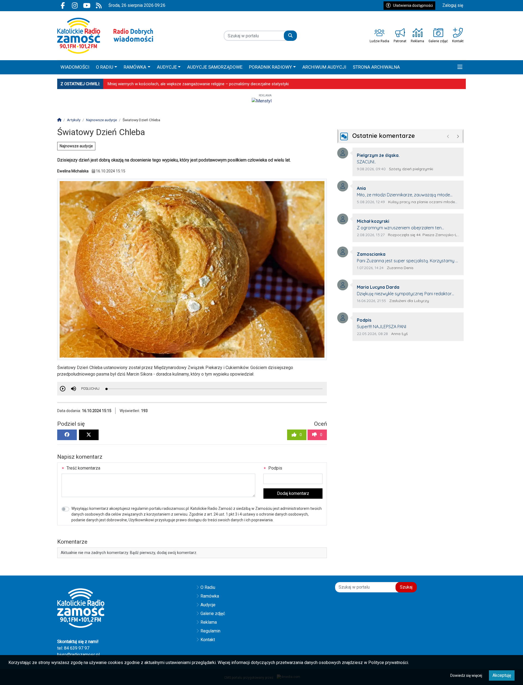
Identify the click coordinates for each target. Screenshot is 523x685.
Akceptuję (501, 675)
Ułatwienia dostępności (413, 5)
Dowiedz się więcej (466, 675)
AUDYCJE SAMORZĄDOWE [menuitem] (214, 67)
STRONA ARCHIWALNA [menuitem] (376, 67)
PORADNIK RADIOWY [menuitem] (270, 67)
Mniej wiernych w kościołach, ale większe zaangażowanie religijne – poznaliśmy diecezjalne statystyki (198, 83)
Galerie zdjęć (212, 613)
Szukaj (406, 587)
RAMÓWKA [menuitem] (135, 67)
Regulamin (210, 631)
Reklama (208, 622)
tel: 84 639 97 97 (73, 648)
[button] (460, 67)
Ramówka (209, 596)
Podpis (274, 468)
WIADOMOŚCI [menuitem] (74, 67)
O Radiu (207, 587)
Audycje (207, 604)
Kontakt (207, 639)
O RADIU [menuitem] (104, 67)
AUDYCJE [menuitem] (167, 67)
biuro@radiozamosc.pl (78, 654)
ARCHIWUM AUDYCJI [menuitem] (324, 67)
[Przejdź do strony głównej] (105, 36)
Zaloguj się (452, 5)
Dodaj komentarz (293, 493)
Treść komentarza (82, 468)
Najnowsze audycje (76, 146)
